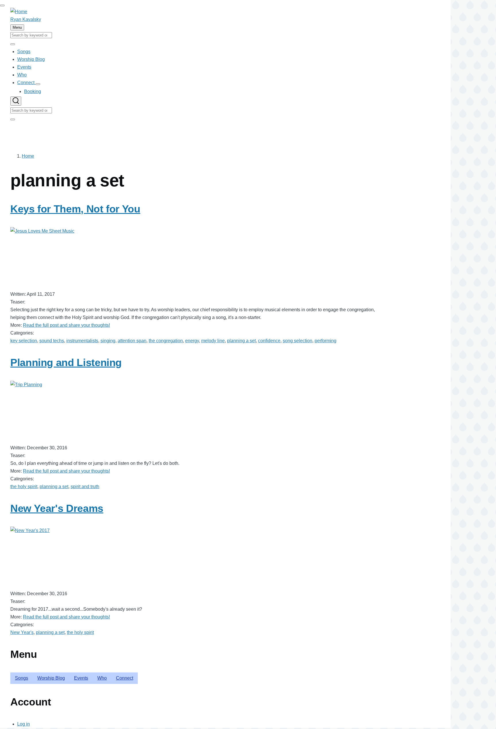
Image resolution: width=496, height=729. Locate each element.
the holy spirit (23, 486)
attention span (132, 340)
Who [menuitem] (102, 678)
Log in (23, 724)
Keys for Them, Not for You (75, 209)
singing (107, 340)
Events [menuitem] (81, 678)
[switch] (2, 5)
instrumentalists (82, 340)
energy (192, 340)
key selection (23, 340)
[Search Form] (15, 101)
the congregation (166, 340)
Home (28, 156)
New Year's (22, 632)
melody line (213, 340)
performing (325, 340)
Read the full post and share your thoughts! (66, 325)
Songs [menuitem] (21, 678)
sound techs (51, 340)
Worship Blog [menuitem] (51, 678)
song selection (297, 340)
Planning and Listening (66, 362)
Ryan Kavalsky (25, 19)
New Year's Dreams (56, 508)
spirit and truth (85, 486)
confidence (269, 340)
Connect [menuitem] (124, 678)
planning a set (241, 340)
